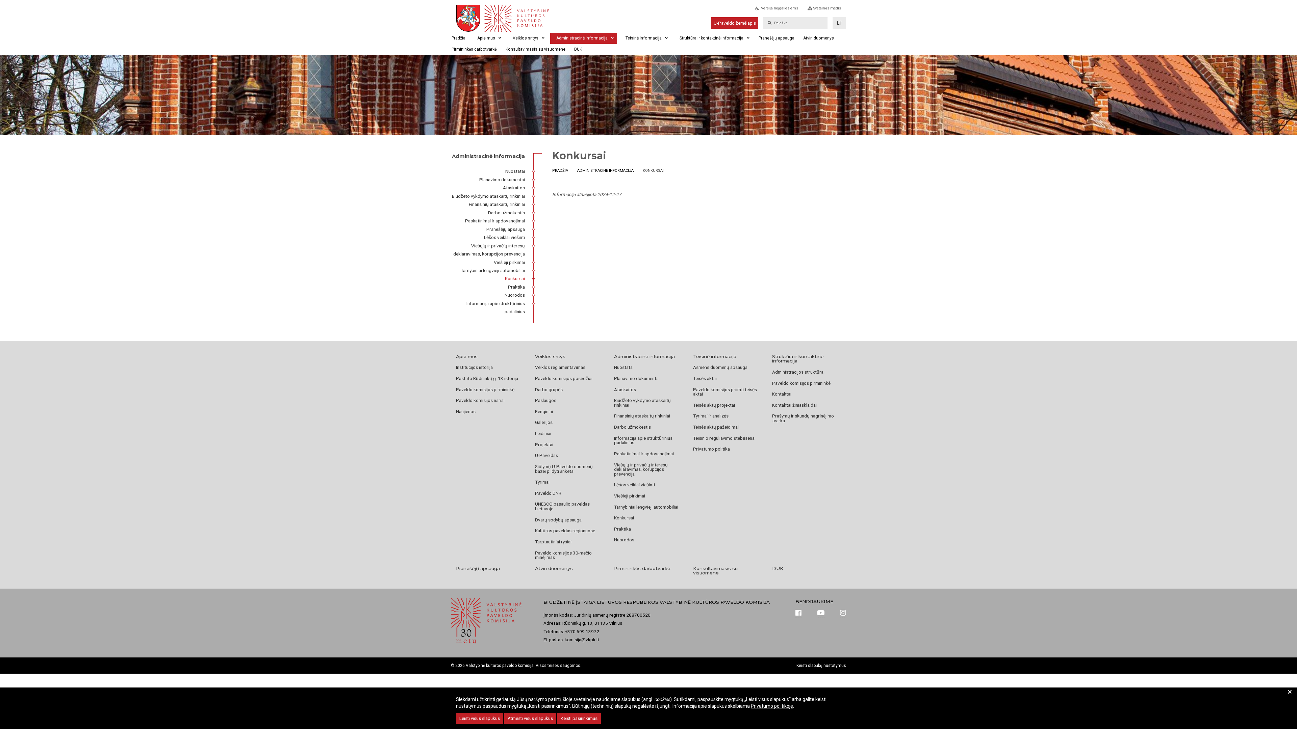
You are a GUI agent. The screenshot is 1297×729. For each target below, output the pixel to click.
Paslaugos (545, 400)
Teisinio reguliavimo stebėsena (724, 438)
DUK (578, 49)
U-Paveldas (546, 455)
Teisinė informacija (644, 38)
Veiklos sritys (525, 38)
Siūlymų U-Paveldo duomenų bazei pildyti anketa (564, 469)
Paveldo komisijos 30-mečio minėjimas (563, 555)
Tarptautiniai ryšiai (553, 541)
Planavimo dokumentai (502, 179)
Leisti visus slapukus (479, 718)
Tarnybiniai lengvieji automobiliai (493, 270)
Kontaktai (781, 394)
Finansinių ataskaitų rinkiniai (497, 204)
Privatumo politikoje (772, 706)
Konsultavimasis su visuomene (535, 49)
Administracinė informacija (582, 38)
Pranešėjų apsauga (776, 38)
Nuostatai (515, 171)
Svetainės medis (827, 8)
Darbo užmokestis (506, 212)
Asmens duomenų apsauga (720, 367)
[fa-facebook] (798, 613)
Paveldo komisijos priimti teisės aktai (725, 392)
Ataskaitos (514, 187)
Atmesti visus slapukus (530, 718)
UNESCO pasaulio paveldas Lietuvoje (562, 506)
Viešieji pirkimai (509, 262)
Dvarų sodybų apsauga (558, 519)
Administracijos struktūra (797, 372)
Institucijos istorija (474, 367)
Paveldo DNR (548, 493)
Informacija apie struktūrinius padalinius (643, 440)
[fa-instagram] (843, 613)
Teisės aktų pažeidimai (716, 427)
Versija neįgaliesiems (779, 8)
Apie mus (486, 38)
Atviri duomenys (818, 38)
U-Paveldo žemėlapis (735, 23)
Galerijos (544, 422)
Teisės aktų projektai (714, 405)
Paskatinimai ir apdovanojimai (495, 220)
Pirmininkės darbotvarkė (474, 49)
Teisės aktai (705, 378)
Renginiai (544, 411)
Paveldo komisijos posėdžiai (563, 378)
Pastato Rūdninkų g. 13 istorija (487, 378)
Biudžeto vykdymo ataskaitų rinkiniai (488, 196)
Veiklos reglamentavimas (560, 367)
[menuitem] (784, 10)
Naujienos (466, 411)
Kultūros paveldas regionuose (565, 530)
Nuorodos (515, 295)
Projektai (544, 444)
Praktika (516, 287)
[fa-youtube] (821, 613)
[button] (839, 23)
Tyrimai (542, 482)
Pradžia (458, 38)
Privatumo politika (711, 449)
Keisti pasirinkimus (579, 718)
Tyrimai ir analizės (711, 415)
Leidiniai (543, 433)
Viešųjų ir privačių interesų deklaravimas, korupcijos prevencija (641, 469)
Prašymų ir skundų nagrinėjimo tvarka (803, 418)
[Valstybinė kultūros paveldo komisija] (516, 18)
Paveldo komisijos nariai (480, 400)
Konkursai (515, 278)
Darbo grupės (549, 389)
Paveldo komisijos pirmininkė (485, 389)
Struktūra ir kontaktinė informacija (711, 38)
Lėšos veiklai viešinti (504, 237)
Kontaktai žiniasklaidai (794, 405)
